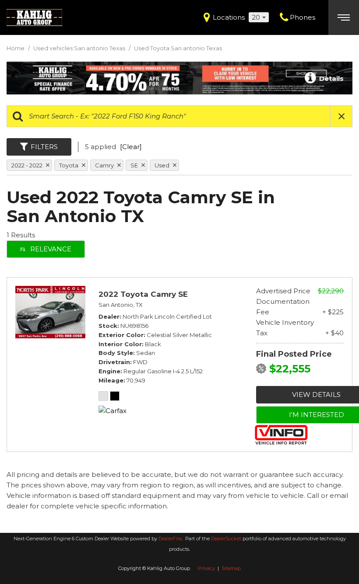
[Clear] (131, 147)
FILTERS (44, 147)
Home (16, 48)
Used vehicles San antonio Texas (80, 48)
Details (330, 78)
